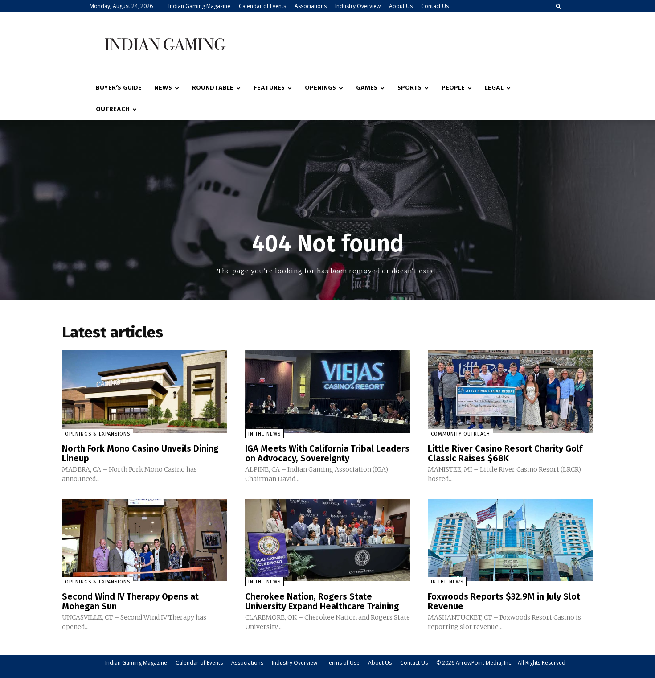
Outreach (113, 109)
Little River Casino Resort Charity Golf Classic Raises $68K (505, 453)
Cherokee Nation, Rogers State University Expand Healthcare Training (322, 601)
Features (269, 88)
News (163, 88)
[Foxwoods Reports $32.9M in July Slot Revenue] (510, 540)
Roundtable (212, 88)
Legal (494, 88)
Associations (311, 6)
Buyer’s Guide (119, 88)
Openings (320, 88)
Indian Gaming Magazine (199, 6)
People (453, 88)
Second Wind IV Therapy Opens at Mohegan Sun (130, 601)
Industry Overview (358, 6)
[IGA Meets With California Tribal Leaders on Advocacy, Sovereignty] (327, 391)
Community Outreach (460, 434)
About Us (401, 6)
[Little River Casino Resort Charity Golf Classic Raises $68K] (510, 391)
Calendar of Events (262, 6)
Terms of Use (343, 662)
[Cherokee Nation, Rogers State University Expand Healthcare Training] (327, 540)
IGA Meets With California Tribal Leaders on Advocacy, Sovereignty (327, 453)
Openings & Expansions (97, 434)
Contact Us (435, 6)
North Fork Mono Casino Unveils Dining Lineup (140, 453)
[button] (558, 6)
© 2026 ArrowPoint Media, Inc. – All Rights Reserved (500, 662)
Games (366, 88)
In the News (264, 434)
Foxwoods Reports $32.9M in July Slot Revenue (504, 601)
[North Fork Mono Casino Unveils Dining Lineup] (144, 391)
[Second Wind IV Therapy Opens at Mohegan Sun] (144, 540)
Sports (409, 88)
